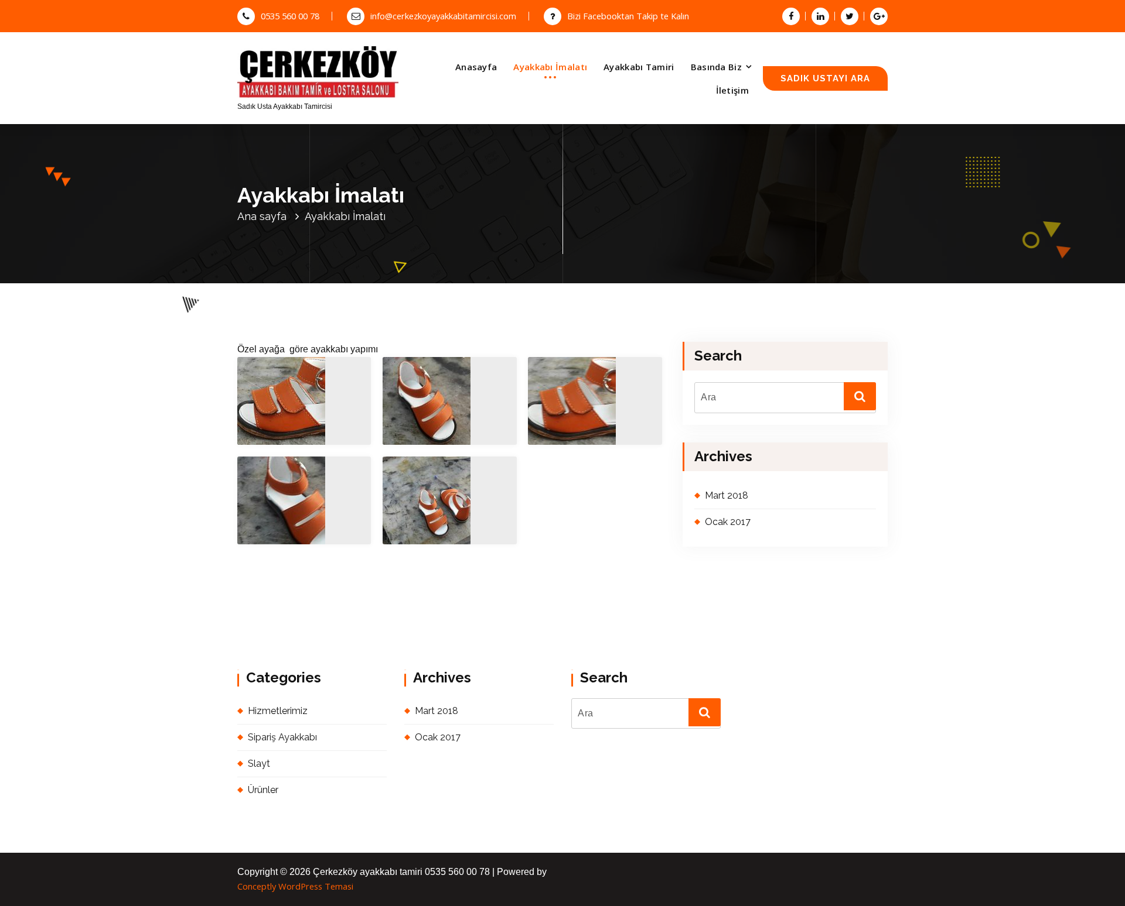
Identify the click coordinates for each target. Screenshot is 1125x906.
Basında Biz (716, 67)
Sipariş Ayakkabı (282, 737)
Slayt (259, 763)
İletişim (732, 90)
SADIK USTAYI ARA (825, 78)
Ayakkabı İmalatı (550, 67)
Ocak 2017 (728, 521)
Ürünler (263, 789)
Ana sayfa (262, 216)
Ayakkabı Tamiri (639, 67)
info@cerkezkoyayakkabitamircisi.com (443, 16)
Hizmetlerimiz (278, 710)
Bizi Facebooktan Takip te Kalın (628, 16)
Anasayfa (476, 67)
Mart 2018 (726, 495)
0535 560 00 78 (290, 16)
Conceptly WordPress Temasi (295, 886)
